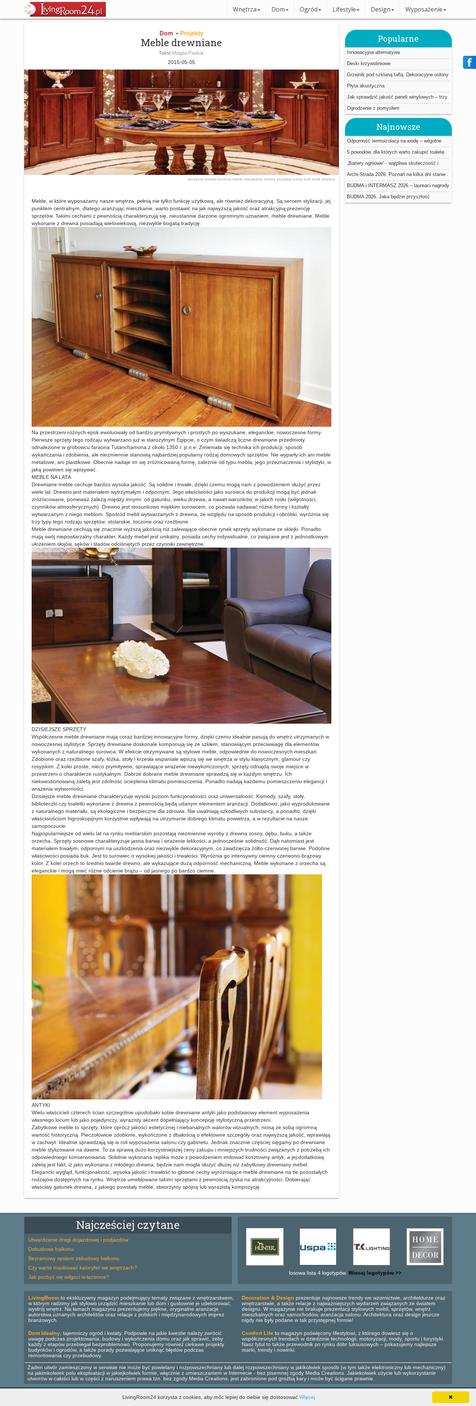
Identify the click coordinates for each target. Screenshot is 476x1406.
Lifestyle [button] (344, 9)
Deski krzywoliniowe (368, 63)
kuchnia (225, 179)
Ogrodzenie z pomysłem (373, 108)
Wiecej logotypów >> (374, 1273)
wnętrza (328, 179)
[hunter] (439, 1265)
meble (238, 179)
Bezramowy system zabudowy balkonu (73, 1258)
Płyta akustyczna (366, 86)
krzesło (211, 179)
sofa (307, 179)
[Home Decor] (386, 1265)
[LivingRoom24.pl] (65, 15)
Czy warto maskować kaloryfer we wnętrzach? (82, 1268)
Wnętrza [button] (245, 9)
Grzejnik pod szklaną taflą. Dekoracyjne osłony (397, 74)
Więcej (307, 1397)
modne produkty (278, 179)
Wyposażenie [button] (424, 9)
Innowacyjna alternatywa (373, 52)
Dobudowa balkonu (51, 1249)
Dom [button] (278, 9)
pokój (298, 179)
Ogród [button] (309, 9)
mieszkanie (254, 179)
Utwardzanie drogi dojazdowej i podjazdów (78, 1240)
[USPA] (279, 1265)
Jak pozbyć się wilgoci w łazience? (68, 1277)
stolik (317, 179)
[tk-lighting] (333, 1265)
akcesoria (196, 179)
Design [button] (380, 9)
